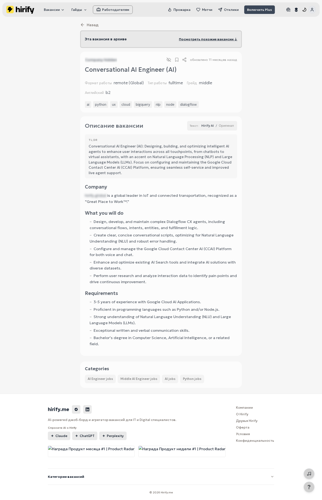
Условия (243, 434)
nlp (158, 104)
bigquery (143, 104)
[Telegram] (76, 409)
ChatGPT (87, 436)
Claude (61, 436)
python (100, 104)
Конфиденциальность (255, 440)
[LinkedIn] (87, 409)
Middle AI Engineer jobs (138, 379)
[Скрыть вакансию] (168, 59)
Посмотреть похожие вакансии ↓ (208, 39)
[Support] (309, 487)
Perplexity (115, 436)
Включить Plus (259, 10)
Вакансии (52, 10)
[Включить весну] (296, 10)
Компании (244, 407)
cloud (125, 104)
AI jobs (170, 379)
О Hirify (242, 414)
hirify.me (58, 409)
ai (88, 104)
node (170, 104)
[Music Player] (309, 473)
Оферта (242, 427)
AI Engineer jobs (100, 379)
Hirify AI (207, 126)
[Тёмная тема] (304, 10)
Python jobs (192, 379)
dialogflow (188, 104)
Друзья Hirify (246, 421)
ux (114, 104)
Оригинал (226, 126)
